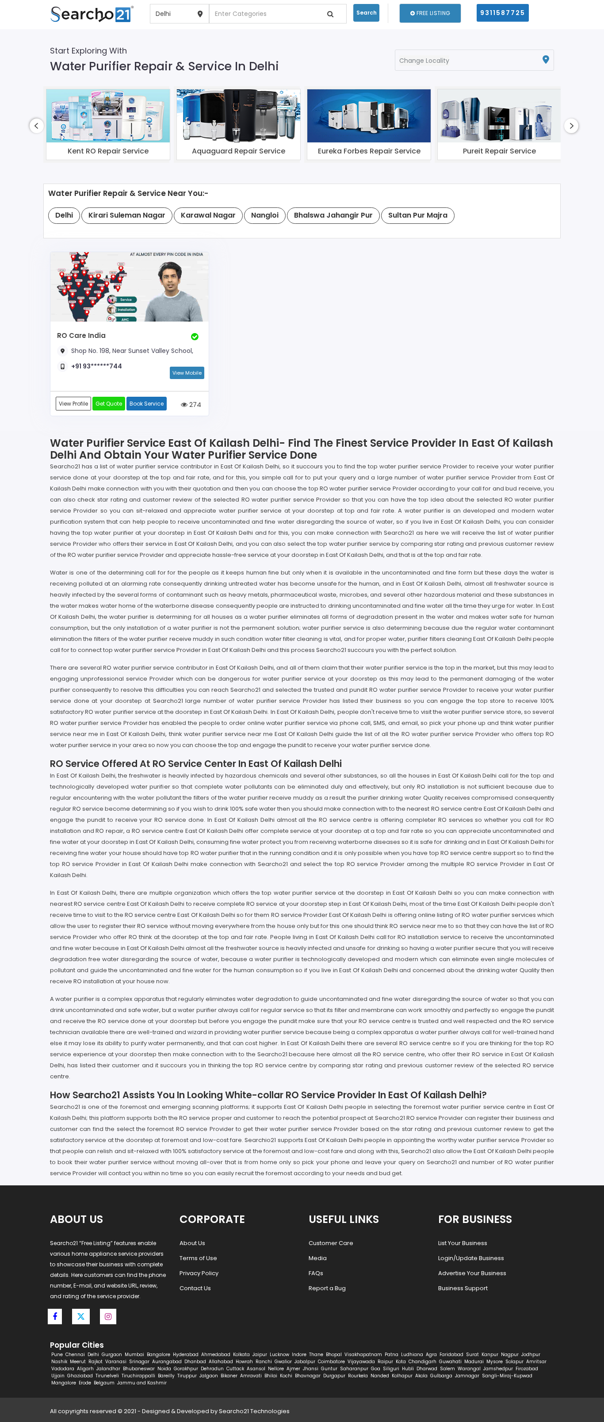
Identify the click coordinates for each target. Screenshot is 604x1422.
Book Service (147, 403)
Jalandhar (108, 1368)
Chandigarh (422, 1361)
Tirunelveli (107, 1375)
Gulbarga (441, 1375)
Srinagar (139, 1361)
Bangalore (158, 1354)
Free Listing (432, 13)
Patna (391, 1354)
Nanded (380, 1375)
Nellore (276, 1368)
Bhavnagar (308, 1375)
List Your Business (462, 1243)
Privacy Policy (199, 1273)
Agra (431, 1354)
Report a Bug (327, 1288)
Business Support (463, 1288)
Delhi (93, 1354)
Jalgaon (208, 1375)
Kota (401, 1361)
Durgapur (334, 1375)
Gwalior (283, 1361)
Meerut (78, 1361)
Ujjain (58, 1375)
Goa (375, 1368)
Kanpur (490, 1354)
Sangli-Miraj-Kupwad (507, 1375)
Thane (316, 1354)
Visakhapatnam (363, 1354)
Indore (299, 1354)
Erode (85, 1383)
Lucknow (279, 1354)
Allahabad (221, 1361)
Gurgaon (112, 1354)
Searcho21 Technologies (254, 1411)
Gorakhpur (186, 1368)
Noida (164, 1368)
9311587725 (502, 12)
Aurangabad (167, 1361)
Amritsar (536, 1361)
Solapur (514, 1361)
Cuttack (235, 1368)
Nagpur (510, 1354)
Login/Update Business (471, 1258)
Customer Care (331, 1243)
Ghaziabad (80, 1375)
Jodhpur (530, 1354)
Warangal (469, 1368)
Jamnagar (467, 1375)
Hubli (408, 1368)
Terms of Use (198, 1258)
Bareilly (166, 1375)
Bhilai (270, 1375)
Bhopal (334, 1354)
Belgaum (104, 1383)
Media (318, 1258)
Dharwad (427, 1368)
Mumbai (134, 1354)
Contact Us (195, 1288)
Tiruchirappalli (138, 1375)
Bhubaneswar (139, 1368)
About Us (192, 1243)
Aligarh (85, 1368)
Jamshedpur (498, 1368)
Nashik (59, 1361)
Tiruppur (187, 1375)
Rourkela (358, 1375)
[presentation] (37, 126)
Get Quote (109, 403)
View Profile (73, 403)
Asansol (256, 1368)
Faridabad (451, 1354)
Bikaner (229, 1375)
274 (194, 404)
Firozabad (527, 1368)
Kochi (286, 1375)
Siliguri (391, 1368)
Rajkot (95, 1361)
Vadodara (62, 1368)
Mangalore (63, 1383)
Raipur (385, 1361)
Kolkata (241, 1354)
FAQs (316, 1273)
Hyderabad (186, 1354)
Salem (447, 1368)
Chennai (75, 1354)
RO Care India (81, 335)
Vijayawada (361, 1361)
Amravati (251, 1375)
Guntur (329, 1368)
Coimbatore (331, 1361)
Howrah (244, 1361)
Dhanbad (195, 1361)
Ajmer (293, 1368)
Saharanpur (354, 1368)
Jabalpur (304, 1361)
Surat (472, 1354)
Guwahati (450, 1361)
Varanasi (115, 1361)
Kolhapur (402, 1375)
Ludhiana (412, 1354)
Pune (57, 1354)
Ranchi (264, 1361)
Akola (421, 1375)
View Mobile (187, 372)
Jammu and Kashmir (142, 1383)
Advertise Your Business (472, 1273)
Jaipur (259, 1354)
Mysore (494, 1361)
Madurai (474, 1361)
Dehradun (212, 1368)
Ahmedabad (215, 1354)
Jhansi (310, 1368)
